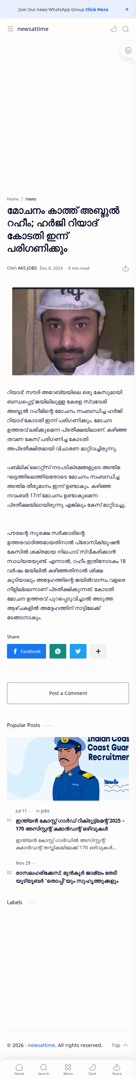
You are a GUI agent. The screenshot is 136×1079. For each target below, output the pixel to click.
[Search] (125, 29)
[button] (113, 29)
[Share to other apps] (98, 651)
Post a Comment (68, 693)
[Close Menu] (127, 9)
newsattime (32, 29)
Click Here (96, 9)
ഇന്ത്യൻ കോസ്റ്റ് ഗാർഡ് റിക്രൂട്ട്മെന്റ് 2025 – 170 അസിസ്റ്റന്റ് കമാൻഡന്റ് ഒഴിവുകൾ (70, 824)
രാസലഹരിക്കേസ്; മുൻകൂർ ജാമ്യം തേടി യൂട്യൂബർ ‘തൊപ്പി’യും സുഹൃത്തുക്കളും (67, 876)
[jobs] (45, 811)
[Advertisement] (68, 114)
